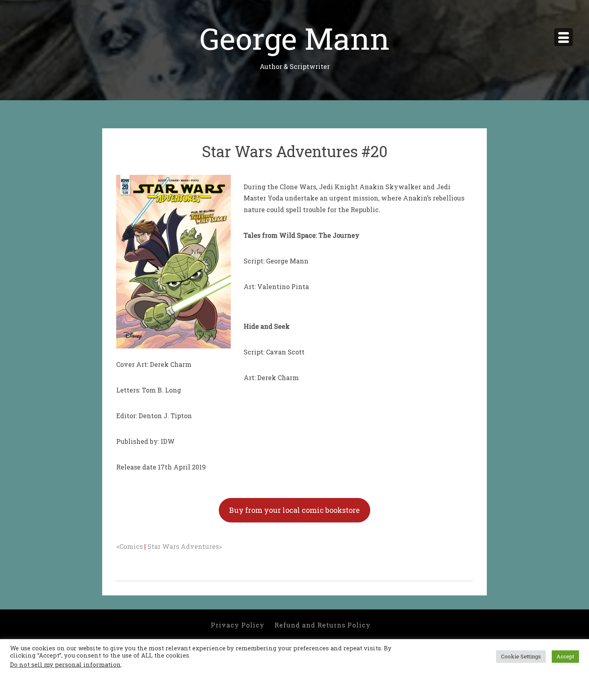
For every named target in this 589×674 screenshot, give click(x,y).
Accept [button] (565, 656)
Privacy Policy (237, 625)
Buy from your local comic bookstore (294, 510)
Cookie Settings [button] (521, 656)
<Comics (129, 546)
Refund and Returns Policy (322, 625)
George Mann (294, 38)
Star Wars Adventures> (184, 546)
